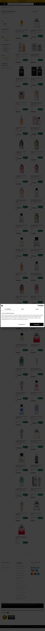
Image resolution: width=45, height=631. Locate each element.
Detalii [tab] (22, 309)
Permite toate (36, 324)
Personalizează (22, 324)
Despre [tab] (37, 309)
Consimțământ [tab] (8, 309)
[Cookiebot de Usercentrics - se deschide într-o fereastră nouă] (38, 306)
